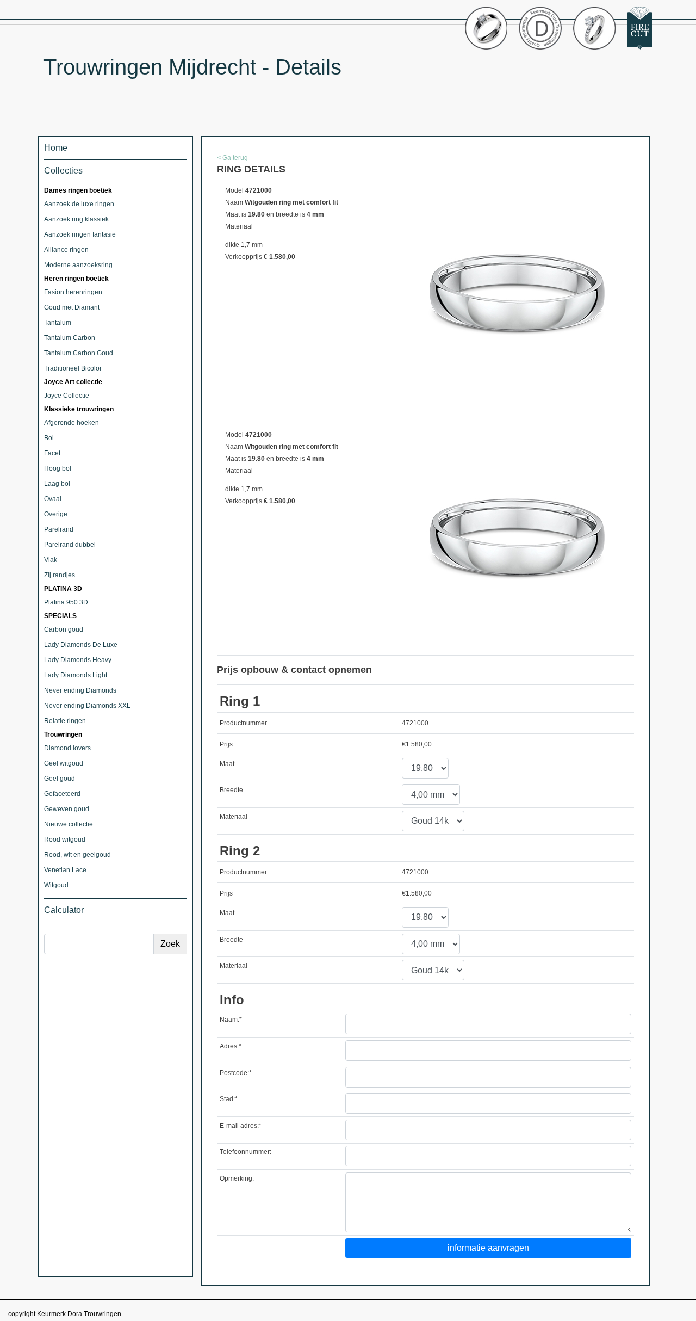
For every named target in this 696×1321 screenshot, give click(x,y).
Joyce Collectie (66, 395)
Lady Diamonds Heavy (77, 660)
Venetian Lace (65, 870)
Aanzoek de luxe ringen (79, 204)
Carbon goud (63, 629)
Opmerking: (237, 1178)
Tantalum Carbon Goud (78, 353)
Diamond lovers (67, 748)
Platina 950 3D (66, 602)
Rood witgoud (64, 839)
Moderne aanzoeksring (78, 265)
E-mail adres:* (241, 1125)
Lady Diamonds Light (75, 675)
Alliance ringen (66, 250)
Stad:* (229, 1099)
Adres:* (230, 1046)
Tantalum (57, 322)
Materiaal (233, 816)
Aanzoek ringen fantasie (80, 234)
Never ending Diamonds (80, 690)
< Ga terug (232, 158)
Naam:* (231, 1019)
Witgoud (56, 885)
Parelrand (58, 529)
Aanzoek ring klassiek (76, 219)
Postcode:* (236, 1073)
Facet (52, 453)
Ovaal (52, 499)
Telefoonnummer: (245, 1152)
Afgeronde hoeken (71, 423)
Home (55, 147)
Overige (55, 514)
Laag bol (57, 483)
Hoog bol (57, 468)
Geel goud (59, 778)
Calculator (64, 910)
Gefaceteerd (62, 794)
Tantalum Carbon (69, 338)
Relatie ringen (65, 721)
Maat (227, 764)
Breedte (231, 790)
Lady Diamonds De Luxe (80, 645)
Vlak (50, 560)
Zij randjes (59, 575)
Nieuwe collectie (68, 824)
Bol (49, 438)
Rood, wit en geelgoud (77, 855)
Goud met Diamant (72, 307)
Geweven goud (66, 809)
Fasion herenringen (73, 292)
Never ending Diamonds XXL (87, 705)
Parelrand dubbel (70, 544)
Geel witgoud (63, 763)
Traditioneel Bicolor (73, 368)
